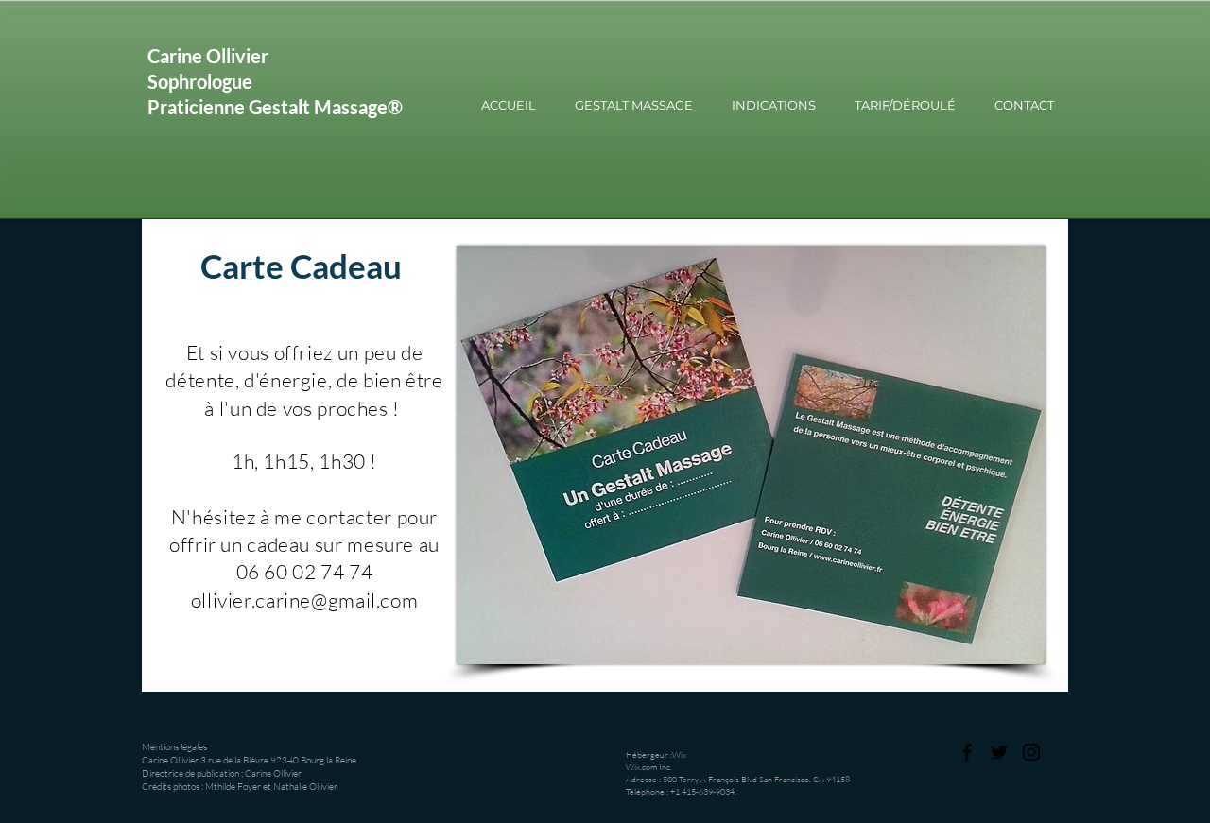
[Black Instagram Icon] (1031, 752)
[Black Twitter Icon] (999, 752)
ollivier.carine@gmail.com (305, 600)
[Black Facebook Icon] (967, 752)
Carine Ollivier (207, 55)
